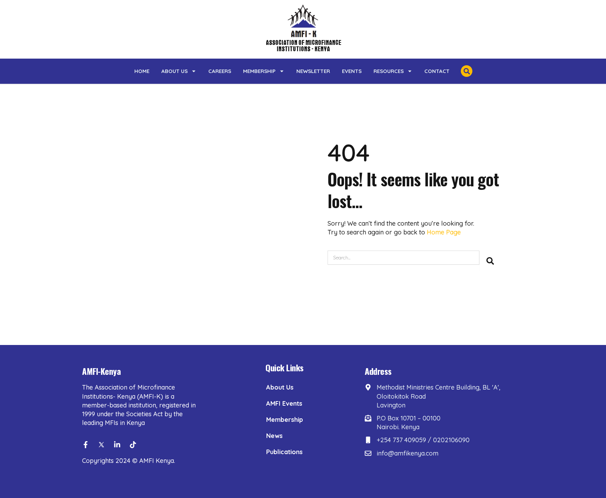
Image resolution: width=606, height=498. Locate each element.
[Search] (490, 261)
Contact (437, 71)
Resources (388, 71)
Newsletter (313, 71)
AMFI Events (284, 403)
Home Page (444, 232)
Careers (219, 71)
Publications (284, 452)
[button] (466, 71)
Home (141, 71)
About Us (174, 71)
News (274, 436)
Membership (259, 71)
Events (352, 71)
